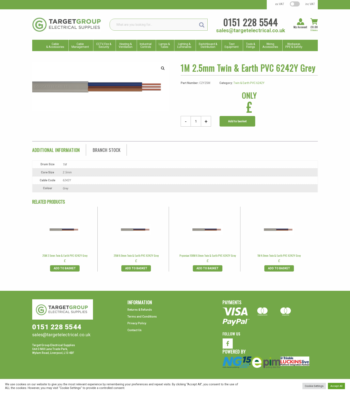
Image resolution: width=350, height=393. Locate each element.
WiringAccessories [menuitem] (270, 45)
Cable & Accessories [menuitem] (55, 45)
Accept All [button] (336, 386)
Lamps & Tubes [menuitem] (164, 45)
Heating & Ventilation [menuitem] (125, 45)
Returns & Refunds (139, 309)
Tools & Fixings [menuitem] (250, 45)
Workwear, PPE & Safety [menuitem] (293, 45)
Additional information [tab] (56, 150)
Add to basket (237, 121)
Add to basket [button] (65, 268)
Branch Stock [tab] (107, 150)
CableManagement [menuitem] (80, 45)
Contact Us (134, 330)
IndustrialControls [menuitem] (146, 45)
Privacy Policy (136, 323)
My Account (300, 27)
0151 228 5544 (250, 22)
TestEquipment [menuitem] (232, 45)
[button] (162, 68)
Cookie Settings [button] (314, 386)
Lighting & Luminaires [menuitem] (184, 45)
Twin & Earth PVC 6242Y (249, 83)
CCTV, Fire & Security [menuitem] (103, 45)
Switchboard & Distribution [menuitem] (208, 45)
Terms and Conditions (142, 316)
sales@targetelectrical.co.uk (250, 30)
